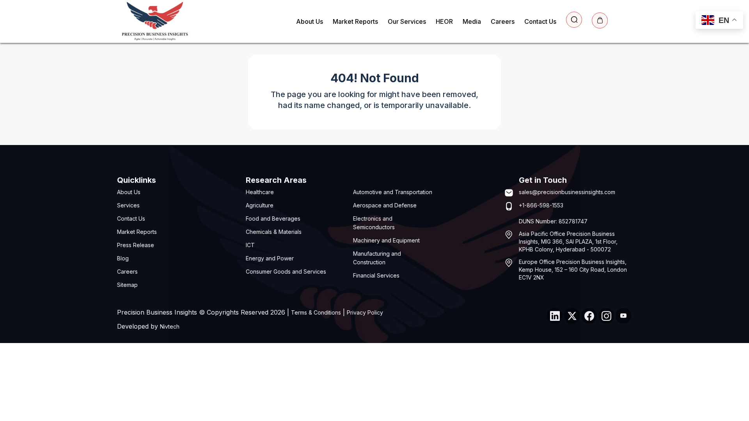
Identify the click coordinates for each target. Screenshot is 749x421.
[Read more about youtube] (623, 316)
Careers (503, 21)
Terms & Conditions (316, 312)
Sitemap (127, 284)
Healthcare (260, 192)
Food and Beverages (273, 218)
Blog (123, 258)
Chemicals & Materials (274, 231)
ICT (250, 245)
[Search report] (574, 20)
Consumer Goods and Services (286, 271)
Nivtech (169, 326)
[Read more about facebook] (589, 316)
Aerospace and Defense (385, 205)
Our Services (407, 21)
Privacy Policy (365, 312)
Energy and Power (270, 258)
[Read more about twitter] (572, 316)
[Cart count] (600, 20)
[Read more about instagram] (606, 316)
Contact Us (540, 21)
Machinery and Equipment (386, 240)
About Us (309, 21)
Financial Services (376, 275)
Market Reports (355, 21)
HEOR (444, 21)
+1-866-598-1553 (541, 205)
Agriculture (259, 205)
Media (472, 21)
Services (128, 205)
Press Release (135, 245)
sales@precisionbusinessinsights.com (567, 192)
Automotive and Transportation (392, 192)
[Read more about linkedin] (555, 316)
